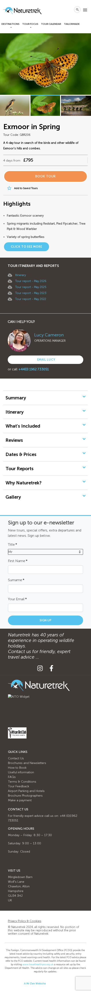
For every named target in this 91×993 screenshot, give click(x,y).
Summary (16, 398)
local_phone (68, 9)
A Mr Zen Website (35, 983)
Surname (16, 580)
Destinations (10, 24)
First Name (17, 561)
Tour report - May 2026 (30, 281)
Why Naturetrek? (24, 483)
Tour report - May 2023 (30, 293)
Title (12, 544)
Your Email (17, 599)
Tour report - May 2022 (30, 299)
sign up (45, 620)
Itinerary (20, 275)
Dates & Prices (21, 454)
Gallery (13, 497)
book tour (45, 176)
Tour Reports (20, 468)
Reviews (14, 440)
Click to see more (26, 246)
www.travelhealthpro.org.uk (38, 964)
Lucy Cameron (49, 335)
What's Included (23, 426)
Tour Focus (30, 24)
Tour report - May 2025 (30, 287)
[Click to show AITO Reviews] (18, 696)
